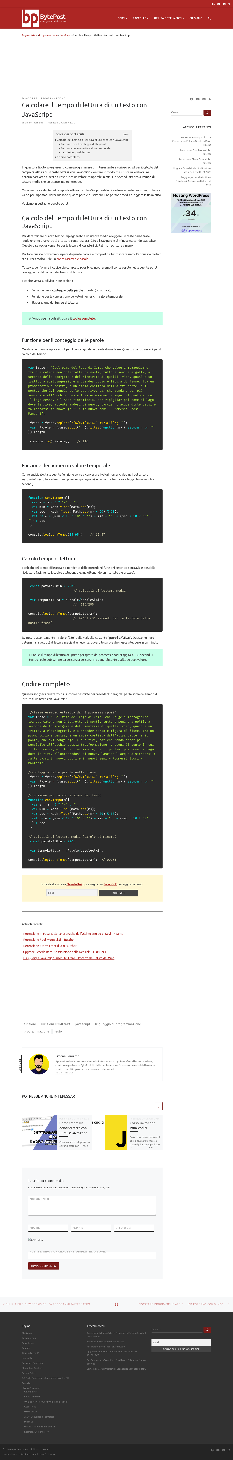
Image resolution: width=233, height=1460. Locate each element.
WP (17, 1454)
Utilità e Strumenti (31, 1388)
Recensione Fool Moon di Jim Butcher (49, 939)
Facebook (110, 884)
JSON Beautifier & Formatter (39, 1416)
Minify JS (28, 1421)
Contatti (26, 1348)
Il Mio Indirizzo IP (30, 1353)
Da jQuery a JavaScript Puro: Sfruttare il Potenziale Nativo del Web (68, 958)
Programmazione (48, 35)
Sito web (123, 1227)
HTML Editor (30, 1411)
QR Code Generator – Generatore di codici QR (45, 1378)
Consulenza (28, 1343)
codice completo (83, 318)
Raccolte (26, 1383)
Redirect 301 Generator (36, 1431)
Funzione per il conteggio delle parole (84, 144)
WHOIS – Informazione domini (39, 1426)
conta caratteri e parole (73, 259)
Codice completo (68, 157)
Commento (39, 1199)
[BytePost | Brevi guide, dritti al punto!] (30, 17)
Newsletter (74, 884)
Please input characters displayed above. (68, 1251)
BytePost (16, 1449)
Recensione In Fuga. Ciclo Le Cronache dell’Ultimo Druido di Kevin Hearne (73, 933)
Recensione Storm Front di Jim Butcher (50, 945)
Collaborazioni (29, 1338)
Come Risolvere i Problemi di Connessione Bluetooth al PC (116, 1368)
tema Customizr (47, 1454)
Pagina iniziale (29, 35)
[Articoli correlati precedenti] (150, 1106)
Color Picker (30, 1391)
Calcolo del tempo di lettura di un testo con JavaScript (92, 139)
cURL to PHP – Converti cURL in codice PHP (46, 1401)
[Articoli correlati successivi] (159, 1106)
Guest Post (30, 1406)
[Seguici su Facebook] (213, 4)
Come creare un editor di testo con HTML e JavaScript (73, 1128)
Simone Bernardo (34, 123)
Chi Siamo (27, 1333)
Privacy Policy (29, 1373)
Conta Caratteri (32, 1396)
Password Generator (32, 1363)
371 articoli (64, 1073)
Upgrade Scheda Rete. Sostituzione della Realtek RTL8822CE (65, 952)
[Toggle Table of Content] (124, 134)
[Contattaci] (224, 4)
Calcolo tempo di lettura (75, 152)
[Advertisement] (116, 66)
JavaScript (65, 35)
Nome (35, 1227)
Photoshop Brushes (32, 1368)
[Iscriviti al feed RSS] (229, 4)
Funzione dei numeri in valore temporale (86, 148)
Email (78, 1227)
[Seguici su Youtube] (218, 4)
